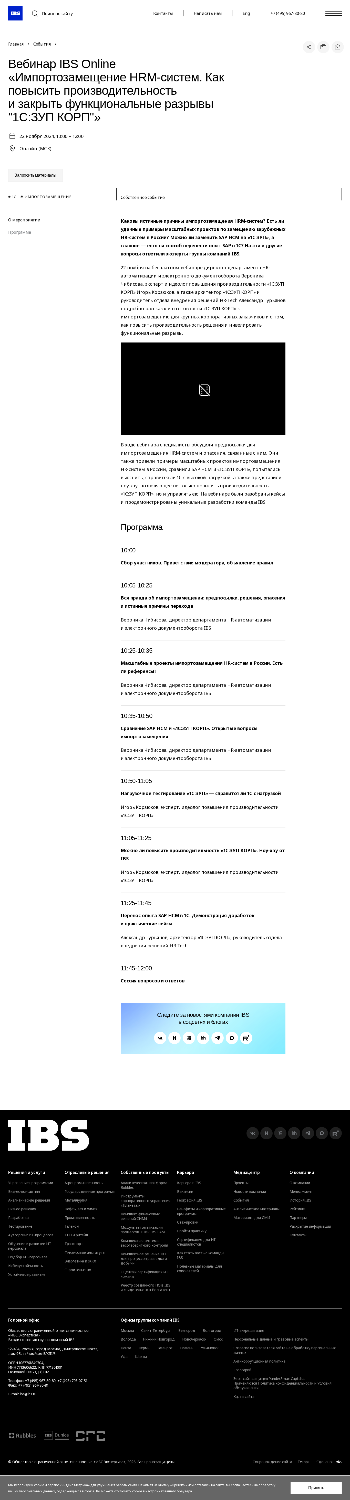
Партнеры (298, 1217)
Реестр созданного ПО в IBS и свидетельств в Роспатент (145, 1287)
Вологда (128, 1339)
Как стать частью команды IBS (200, 1255)
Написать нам (208, 13)
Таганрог (164, 1348)
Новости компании (249, 1191)
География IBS (189, 1200)
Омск (218, 1339)
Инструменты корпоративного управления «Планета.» (145, 1201)
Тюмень (186, 1348)
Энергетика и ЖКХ (80, 1261)
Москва (127, 1330)
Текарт (304, 1461)
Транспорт (74, 1243)
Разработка (18, 1217)
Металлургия (76, 1200)
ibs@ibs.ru (28, 1393)
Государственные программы (90, 1191)
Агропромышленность (84, 1183)
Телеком (72, 1226)
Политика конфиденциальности (285, 1383)
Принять (316, 1488)
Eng (246, 13)
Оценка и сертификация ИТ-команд (145, 1274)
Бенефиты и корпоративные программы (201, 1211)
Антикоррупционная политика (259, 1361)
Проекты (241, 1183)
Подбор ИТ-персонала (27, 1257)
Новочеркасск (194, 1339)
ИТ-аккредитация (248, 1330)
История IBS (300, 1200)
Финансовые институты (85, 1252)
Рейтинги (297, 1209)
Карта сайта (243, 1396)
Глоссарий (242, 1369)
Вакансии (185, 1191)
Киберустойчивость (25, 1265)
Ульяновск (210, 1348)
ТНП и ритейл (76, 1235)
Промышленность (80, 1217)
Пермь (144, 1348)
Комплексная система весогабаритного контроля (144, 1243)
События (42, 44)
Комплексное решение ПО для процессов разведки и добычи (144, 1259)
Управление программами (30, 1183)
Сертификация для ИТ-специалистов (197, 1242)
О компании (300, 1183)
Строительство (78, 1270)
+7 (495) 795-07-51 (72, 1380)
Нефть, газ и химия (81, 1209)
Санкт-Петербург (156, 1330)
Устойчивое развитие (26, 1274)
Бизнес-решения (22, 1209)
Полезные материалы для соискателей (199, 1268)
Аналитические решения (29, 1200)
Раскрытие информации (310, 1226)
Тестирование (20, 1226)
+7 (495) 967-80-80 (288, 13)
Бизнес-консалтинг (24, 1191)
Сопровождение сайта (272, 1461)
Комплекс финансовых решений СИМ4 (140, 1216)
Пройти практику (192, 1231)
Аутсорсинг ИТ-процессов (31, 1235)
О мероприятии (24, 220)
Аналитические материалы (256, 1209)
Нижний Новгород (159, 1339)
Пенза (126, 1348)
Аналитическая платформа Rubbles (144, 1185)
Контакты (163, 13)
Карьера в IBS (189, 1183)
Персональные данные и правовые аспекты (271, 1339)
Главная (16, 44)
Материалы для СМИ (251, 1217)
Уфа (124, 1356)
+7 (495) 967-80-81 (33, 1385)
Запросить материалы (35, 175)
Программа (19, 232)
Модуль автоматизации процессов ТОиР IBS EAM (143, 1229)
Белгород (186, 1330)
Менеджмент (301, 1191)
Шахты (141, 1356)
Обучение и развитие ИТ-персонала (30, 1246)
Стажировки (187, 1222)
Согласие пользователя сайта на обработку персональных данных (284, 1350)
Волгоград (212, 1330)
